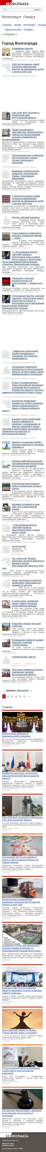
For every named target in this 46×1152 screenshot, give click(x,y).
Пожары (28, 29)
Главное (7, 25)
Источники (29, 25)
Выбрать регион (8, 1145)
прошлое (23, 690)
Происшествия (13, 29)
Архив (17, 25)
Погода (42, 25)
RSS (21, 1148)
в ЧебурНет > (9, 34)
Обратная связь (8, 1143)
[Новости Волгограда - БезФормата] (14, 3)
